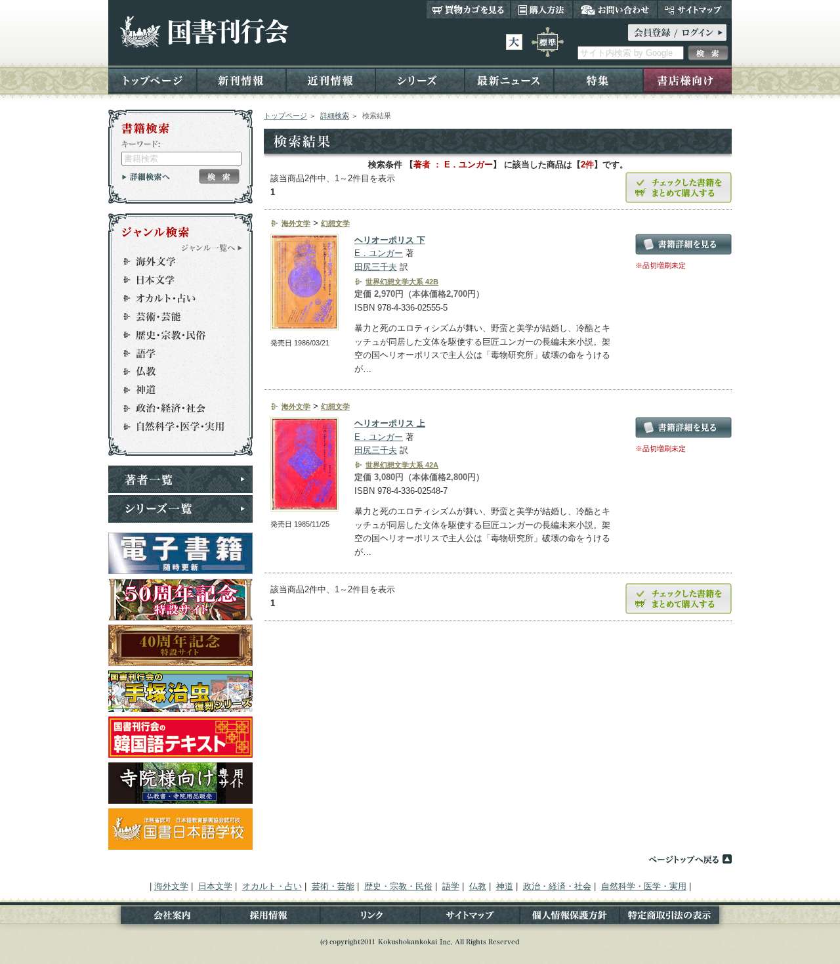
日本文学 (174, 280)
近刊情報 (330, 80)
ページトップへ (690, 859)
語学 (174, 353)
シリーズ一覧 (180, 509)
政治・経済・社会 (174, 408)
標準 (547, 42)
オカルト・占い (174, 298)
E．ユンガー (378, 253)
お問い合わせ (615, 9)
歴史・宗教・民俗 (174, 335)
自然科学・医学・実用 (174, 427)
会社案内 (164, 918)
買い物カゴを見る (469, 9)
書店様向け (687, 80)
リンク (370, 918)
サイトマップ (695, 9)
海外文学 (174, 261)
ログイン (677, 32)
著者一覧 (180, 479)
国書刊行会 (204, 32)
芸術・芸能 (174, 316)
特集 (598, 80)
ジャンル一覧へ (212, 247)
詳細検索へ (146, 176)
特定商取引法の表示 (676, 918)
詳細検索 (334, 116)
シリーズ (420, 80)
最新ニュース (509, 80)
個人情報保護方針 (570, 918)
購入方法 (542, 9)
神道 (174, 390)
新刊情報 (241, 80)
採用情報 (270, 918)
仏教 (174, 371)
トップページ (152, 80)
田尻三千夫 (375, 267)
